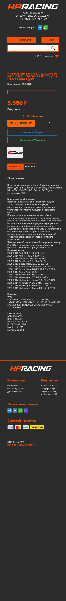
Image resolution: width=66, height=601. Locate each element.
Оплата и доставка (16, 389)
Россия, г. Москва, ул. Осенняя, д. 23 (49, 393)
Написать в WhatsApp (32, 140)
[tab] (15, 167)
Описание (15, 167)
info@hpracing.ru (48, 389)
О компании (12, 386)
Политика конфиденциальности (22, 445)
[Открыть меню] (11, 40)
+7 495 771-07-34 (34, 19)
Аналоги (30, 167)
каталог (25, 40)
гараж (50, 40)
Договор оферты (15, 392)
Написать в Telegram (32, 132)
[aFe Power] (15, 152)
